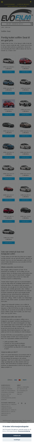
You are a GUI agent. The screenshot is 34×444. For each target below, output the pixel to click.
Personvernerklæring (24, 431)
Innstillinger (17, 439)
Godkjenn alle (17, 435)
